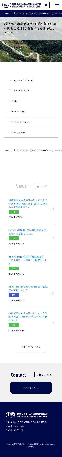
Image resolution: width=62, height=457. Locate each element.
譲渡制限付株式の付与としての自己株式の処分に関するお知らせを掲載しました (28, 317)
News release (18, 132)
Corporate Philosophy (23, 79)
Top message (18, 111)
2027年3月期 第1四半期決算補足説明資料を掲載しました (27, 231)
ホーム (7, 13)
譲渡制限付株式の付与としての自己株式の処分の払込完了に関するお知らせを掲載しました (28, 203)
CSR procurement (21, 121)
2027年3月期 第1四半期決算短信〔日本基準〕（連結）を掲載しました (28, 260)
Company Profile (20, 90)
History (15, 100)
